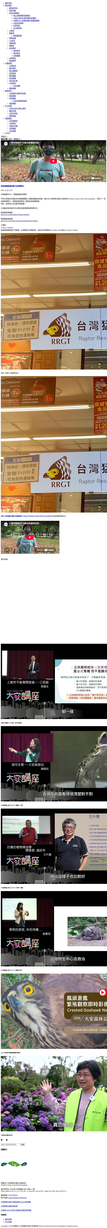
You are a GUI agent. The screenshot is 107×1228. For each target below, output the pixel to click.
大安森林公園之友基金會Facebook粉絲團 (16, 1202)
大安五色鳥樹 (18, 23)
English (7, 133)
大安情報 (12, 131)
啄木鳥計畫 (13, 81)
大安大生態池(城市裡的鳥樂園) (24, 18)
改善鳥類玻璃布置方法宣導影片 (12, 186)
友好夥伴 (12, 48)
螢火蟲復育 (13, 71)
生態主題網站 (14, 13)
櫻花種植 (12, 76)
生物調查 (12, 98)
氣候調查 (12, 96)
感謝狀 (11, 46)
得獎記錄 (12, 43)
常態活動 (12, 10)
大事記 (11, 31)
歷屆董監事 (17, 36)
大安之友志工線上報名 (17, 108)
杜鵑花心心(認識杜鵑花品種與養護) (26, 21)
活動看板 (8, 118)
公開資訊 (12, 58)
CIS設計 (12, 41)
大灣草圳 (12, 83)
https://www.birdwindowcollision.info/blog (15, 214)
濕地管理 (12, 78)
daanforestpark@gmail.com (17, 1198)
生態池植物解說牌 (20, 101)
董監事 (11, 33)
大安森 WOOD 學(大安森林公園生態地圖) (16, 1210)
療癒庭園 (12, 88)
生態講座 (12, 128)
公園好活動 (13, 126)
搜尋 (22, 1144)
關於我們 (8, 5)
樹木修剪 (12, 68)
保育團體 (16, 56)
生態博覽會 (13, 121)
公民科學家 (13, 113)
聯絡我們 (12, 61)
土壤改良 (12, 66)
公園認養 (8, 63)
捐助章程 (12, 38)
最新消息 (8, 3)
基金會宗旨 (13, 8)
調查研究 (8, 91)
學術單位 (16, 53)
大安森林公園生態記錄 (17, 93)
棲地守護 (12, 111)
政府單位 (16, 51)
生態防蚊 (16, 26)
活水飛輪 (16, 86)
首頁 (10, 139)
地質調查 (12, 103)
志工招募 (8, 106)
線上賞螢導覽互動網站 (21, 16)
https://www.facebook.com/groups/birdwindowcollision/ (19, 221)
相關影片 (17, 139)
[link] (28, 516)
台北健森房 (17, 28)
